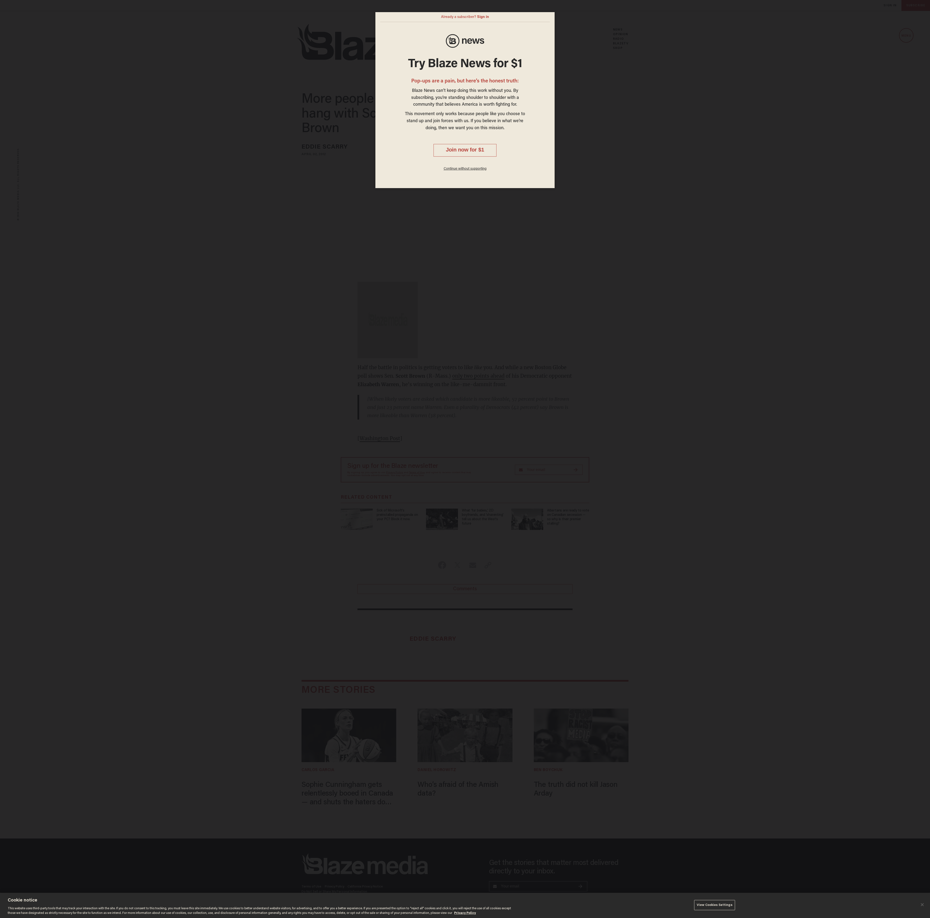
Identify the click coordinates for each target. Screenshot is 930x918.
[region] (465, 905)
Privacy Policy (465, 913)
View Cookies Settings (714, 905)
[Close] (922, 904)
